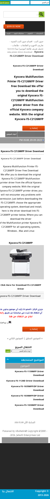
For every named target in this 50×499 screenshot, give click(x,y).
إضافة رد (34, 128)
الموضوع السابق (33, 338)
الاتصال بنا (8, 491)
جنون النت (38, 41)
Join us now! (13, 26)
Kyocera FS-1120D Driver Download (25, 381)
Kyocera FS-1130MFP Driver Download (29, 373)
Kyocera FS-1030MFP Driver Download (29, 407)
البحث (8, 33)
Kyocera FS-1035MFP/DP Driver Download (27, 388)
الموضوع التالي (16, 338)
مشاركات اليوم (19, 33)
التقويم (30, 33)
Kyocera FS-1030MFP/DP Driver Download (27, 397)
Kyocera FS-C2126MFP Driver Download (28, 68)
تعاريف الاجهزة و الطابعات (32, 45)
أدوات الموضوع (11, 134)
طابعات (15, 45)
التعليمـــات (39, 33)
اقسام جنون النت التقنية (21, 41)
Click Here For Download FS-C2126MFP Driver (21, 287)
